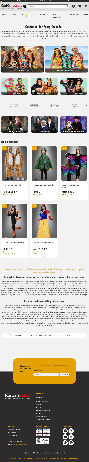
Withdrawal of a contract (43, 419)
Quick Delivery (66, 335)
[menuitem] (1, 1)
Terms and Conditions (25, 459)
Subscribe (65, 374)
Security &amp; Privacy (43, 410)
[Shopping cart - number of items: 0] (86, 6)
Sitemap (38, 413)
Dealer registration (41, 416)
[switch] (45, 443)
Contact (13, 459)
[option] (14, 105)
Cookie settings (73, 459)
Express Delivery (17, 335)
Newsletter (39, 407)
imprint (63, 459)
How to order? (40, 397)
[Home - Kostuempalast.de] (17, 396)
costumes (43, 36)
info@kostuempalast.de (20, 444)
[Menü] (48, 439)
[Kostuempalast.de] (11, 6)
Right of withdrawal (41, 459)
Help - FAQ (39, 404)
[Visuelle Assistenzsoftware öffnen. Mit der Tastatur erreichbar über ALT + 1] (23, 6)
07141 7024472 (18, 441)
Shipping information (42, 401)
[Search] (67, 6)
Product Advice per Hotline (42, 335)
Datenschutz (54, 459)
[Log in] (73, 6)
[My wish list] (80, 6)
